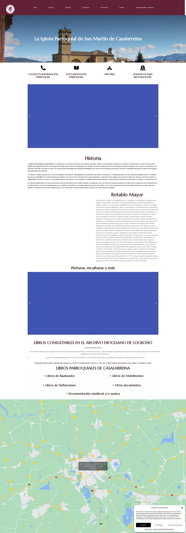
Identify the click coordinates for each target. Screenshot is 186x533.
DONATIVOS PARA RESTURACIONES (142, 76)
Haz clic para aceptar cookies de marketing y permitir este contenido (93, 466)
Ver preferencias (175, 525)
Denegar (159, 525)
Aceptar (143, 525)
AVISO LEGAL (148, 529)
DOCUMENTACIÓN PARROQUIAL (76, 76)
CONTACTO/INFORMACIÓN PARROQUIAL (43, 76)
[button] (182, 508)
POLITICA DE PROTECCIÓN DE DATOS (163, 529)
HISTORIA (110, 74)
